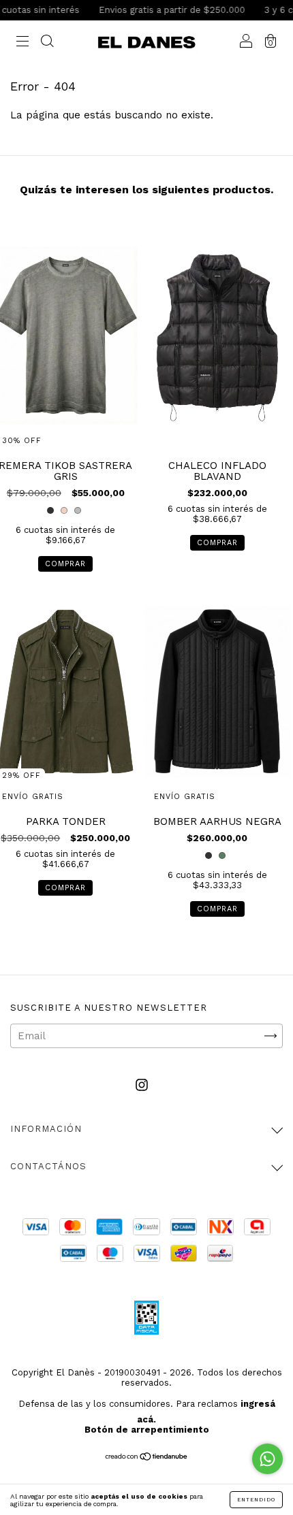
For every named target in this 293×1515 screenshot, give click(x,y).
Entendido (256, 1500)
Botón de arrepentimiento (146, 1429)
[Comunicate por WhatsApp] (267, 1459)
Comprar (65, 563)
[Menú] (22, 43)
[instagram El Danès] (141, 1085)
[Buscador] (47, 43)
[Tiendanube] (146, 1457)
